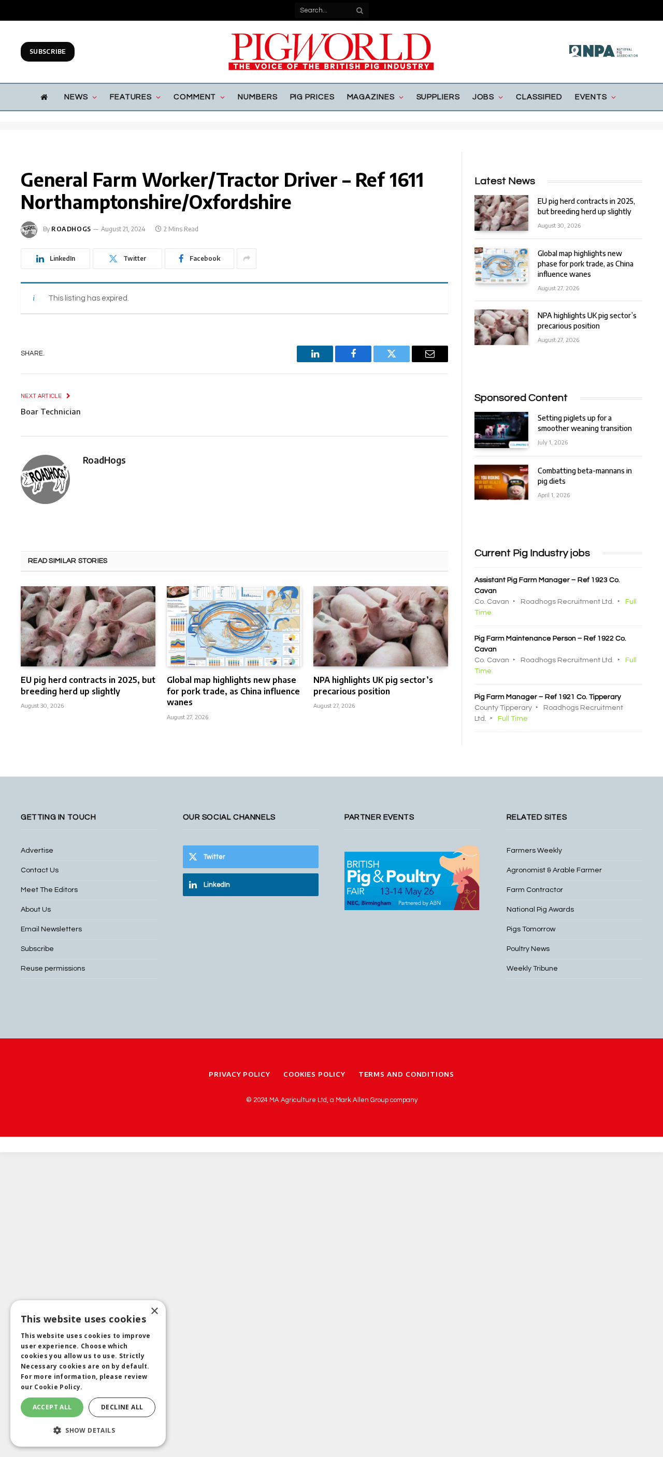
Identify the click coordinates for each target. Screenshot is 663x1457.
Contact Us (40, 870)
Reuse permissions (53, 968)
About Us (36, 909)
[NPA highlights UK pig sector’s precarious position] (380, 626)
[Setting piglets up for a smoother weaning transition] (501, 430)
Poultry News (528, 949)
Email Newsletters (51, 929)
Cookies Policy (314, 1074)
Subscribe (48, 51)
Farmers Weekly (534, 850)
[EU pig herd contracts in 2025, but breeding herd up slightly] (88, 626)
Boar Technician (51, 411)
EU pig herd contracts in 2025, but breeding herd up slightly (88, 685)
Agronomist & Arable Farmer (554, 870)
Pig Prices (312, 97)
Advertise (37, 850)
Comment (195, 97)
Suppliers (438, 97)
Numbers (257, 97)
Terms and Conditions (406, 1074)
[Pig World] (331, 52)
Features (131, 97)
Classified (539, 97)
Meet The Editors (49, 890)
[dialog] (88, 1373)
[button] (88, 1430)
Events (591, 97)
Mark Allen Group (362, 1100)
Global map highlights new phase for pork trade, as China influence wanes (233, 691)
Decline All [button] (122, 1407)
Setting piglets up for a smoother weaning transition (585, 423)
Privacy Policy (239, 1074)
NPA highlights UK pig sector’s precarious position (373, 685)
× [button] (154, 1311)
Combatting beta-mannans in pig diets (585, 475)
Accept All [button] (52, 1407)
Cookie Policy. (58, 1386)
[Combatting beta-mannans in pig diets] (501, 482)
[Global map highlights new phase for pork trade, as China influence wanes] (234, 626)
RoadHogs (71, 229)
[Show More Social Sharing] (246, 258)
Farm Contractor (535, 890)
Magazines (371, 97)
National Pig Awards (540, 909)
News (76, 97)
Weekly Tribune (532, 968)
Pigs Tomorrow (531, 929)
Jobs (483, 97)
